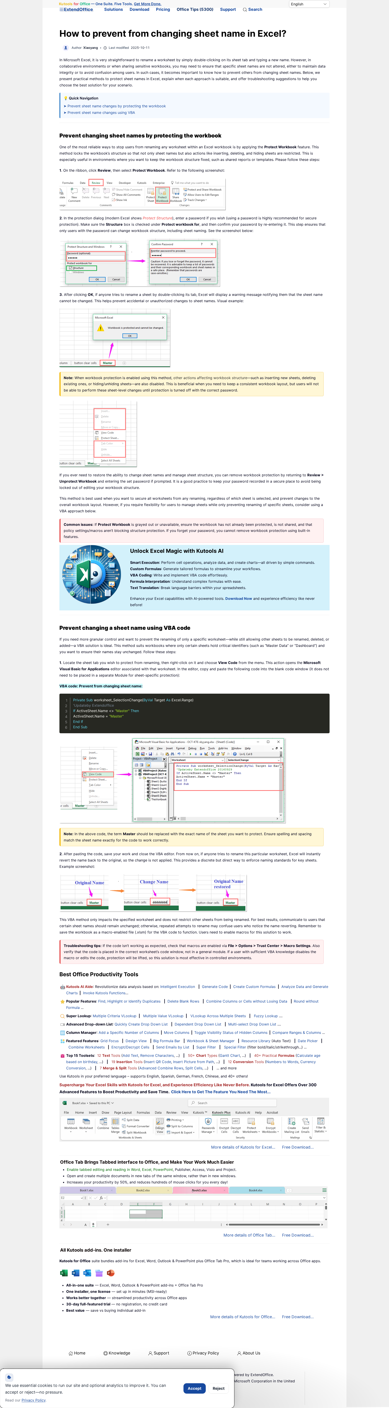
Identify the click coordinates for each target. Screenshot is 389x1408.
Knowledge (119, 1353)
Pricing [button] (163, 9)
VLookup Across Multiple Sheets (218, 1016)
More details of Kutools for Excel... (243, 1147)
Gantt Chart (230, 1055)
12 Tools (108, 1055)
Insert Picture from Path (193, 1061)
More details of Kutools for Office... (242, 1316)
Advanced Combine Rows (161, 1068)
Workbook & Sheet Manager (211, 1041)
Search (255, 9)
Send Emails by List (172, 1047)
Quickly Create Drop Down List (141, 1024)
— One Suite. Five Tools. (110, 4)
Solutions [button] (113, 9)
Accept (194, 1388)
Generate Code (215, 986)
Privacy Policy (206, 1353)
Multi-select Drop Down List (252, 1024)
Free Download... (298, 1147)
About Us (251, 1353)
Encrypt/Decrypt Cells (130, 1047)
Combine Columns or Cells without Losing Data (246, 1001)
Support (228, 9)
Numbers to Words (282, 1061)
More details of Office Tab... (249, 1235)
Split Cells (193, 1068)
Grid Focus (109, 1041)
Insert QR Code (158, 1061)
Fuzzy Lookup (266, 1016)
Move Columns (176, 1032)
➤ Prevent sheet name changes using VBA (99, 112)
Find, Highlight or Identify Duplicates (129, 1001)
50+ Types (202, 1055)
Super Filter (206, 1047)
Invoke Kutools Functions (104, 993)
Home (79, 1353)
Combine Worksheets (86, 1047)
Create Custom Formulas (254, 986)
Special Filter (235, 1047)
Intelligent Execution (177, 986)
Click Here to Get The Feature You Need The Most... (221, 1091)
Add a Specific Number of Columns (129, 1032)
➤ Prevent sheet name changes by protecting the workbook (114, 106)
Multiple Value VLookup (163, 1016)
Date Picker (308, 1041)
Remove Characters (157, 1055)
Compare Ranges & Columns (296, 1032)
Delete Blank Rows (183, 1001)
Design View (136, 1041)
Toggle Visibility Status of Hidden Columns (230, 1032)
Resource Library (256, 1041)
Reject (219, 1388)
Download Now (238, 598)
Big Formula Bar (166, 1041)
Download (139, 9)
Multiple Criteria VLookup (114, 1016)
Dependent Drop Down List (198, 1024)
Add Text (130, 1055)
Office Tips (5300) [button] (195, 9)
